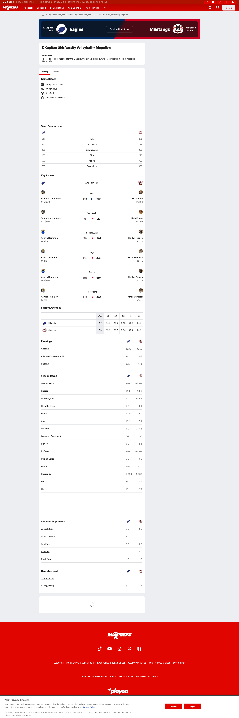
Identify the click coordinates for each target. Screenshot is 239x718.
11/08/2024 (47, 578)
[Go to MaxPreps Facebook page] (139, 648)
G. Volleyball (92, 7)
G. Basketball (75, 7)
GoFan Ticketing (25, 2)
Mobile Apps (72, 662)
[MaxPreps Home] (10, 8)
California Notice (137, 662)
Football (28, 7)
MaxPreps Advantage (147, 676)
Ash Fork (45, 544)
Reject (192, 706)
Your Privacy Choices (159, 662)
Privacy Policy (102, 662)
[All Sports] (105, 7)
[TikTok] (207, 2)
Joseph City (47, 528)
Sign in (229, 7)
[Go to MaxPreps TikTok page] (99, 648)
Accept (173, 706)
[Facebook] (233, 2)
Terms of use (118, 662)
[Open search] (210, 7)
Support (177, 662)
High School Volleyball (56, 15)
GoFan (113, 676)
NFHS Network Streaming (51, 2)
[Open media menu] (217, 7)
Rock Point (46, 559)
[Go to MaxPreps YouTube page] (109, 648)
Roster (56, 71)
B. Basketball (57, 7)
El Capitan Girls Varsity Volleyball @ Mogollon (111, 15)
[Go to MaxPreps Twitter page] (129, 648)
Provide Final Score (119, 29)
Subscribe (87, 662)
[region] (119, 706)
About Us (59, 662)
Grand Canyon (48, 536)
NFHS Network (126, 676)
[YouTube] (213, 2)
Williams (45, 551)
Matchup (44, 71)
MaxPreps (8, 2)
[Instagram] (220, 2)
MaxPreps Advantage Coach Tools (87, 2)
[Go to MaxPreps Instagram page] (119, 648)
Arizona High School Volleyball (79, 15)
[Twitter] (227, 2)
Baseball (41, 7)
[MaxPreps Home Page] (43, 14)
